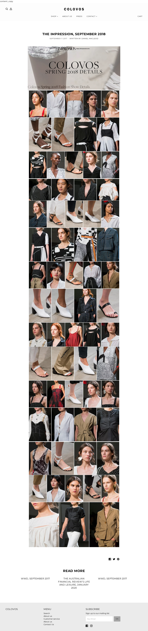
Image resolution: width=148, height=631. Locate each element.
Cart (140, 16)
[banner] (74, 9)
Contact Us (49, 624)
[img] (7, 8)
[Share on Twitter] (114, 559)
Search (47, 613)
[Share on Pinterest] (118, 559)
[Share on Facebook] (110, 559)
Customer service (52, 619)
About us (48, 616)
